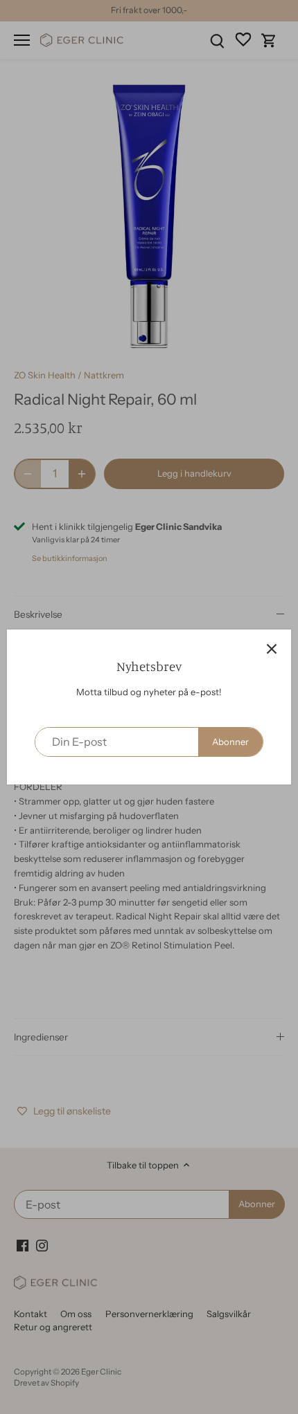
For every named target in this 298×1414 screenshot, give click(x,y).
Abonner (230, 741)
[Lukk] (271, 649)
